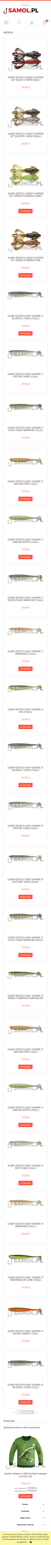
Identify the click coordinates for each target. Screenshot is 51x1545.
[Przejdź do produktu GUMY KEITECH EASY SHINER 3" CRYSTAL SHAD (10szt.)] (25, 809)
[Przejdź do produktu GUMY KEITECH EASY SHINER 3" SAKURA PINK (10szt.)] (25, 1033)
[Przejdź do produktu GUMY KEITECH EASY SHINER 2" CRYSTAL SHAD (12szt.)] (25, 358)
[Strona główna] (25, 11)
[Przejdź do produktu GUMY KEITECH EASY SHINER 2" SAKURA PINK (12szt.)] (25, 465)
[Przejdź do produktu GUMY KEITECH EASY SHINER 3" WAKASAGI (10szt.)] (25, 1208)
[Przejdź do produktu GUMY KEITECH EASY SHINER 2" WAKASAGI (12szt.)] (25, 635)
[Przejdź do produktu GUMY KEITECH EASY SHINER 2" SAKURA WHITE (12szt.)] (25, 523)
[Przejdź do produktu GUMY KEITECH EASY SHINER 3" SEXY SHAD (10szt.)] (25, 1149)
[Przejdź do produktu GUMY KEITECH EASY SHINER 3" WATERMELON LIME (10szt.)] (25, 1261)
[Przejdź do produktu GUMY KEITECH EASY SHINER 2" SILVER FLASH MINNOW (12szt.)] (25, 581)
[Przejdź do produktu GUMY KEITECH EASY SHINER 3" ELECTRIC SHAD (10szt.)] (25, 863)
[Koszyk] (44, 22)
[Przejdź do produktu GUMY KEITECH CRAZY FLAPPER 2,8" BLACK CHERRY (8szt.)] (25, 58)
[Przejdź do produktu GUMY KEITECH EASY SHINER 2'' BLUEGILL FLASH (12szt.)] (25, 300)
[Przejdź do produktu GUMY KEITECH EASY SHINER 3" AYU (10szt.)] (25, 693)
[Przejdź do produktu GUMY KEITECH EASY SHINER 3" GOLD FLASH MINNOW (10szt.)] (25, 921)
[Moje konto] (32, 22)
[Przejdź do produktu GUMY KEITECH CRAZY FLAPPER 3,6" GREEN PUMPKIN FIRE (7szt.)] (25, 238)
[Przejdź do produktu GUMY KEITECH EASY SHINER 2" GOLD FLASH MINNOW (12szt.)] (25, 411)
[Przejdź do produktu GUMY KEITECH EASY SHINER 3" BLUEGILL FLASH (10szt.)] (25, 751)
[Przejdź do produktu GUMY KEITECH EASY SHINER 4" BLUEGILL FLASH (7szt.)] (25, 1368)
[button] (6, 22)
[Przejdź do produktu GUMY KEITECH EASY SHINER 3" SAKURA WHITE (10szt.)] (25, 1091)
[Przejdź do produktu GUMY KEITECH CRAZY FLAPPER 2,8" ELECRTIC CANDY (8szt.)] (25, 116)
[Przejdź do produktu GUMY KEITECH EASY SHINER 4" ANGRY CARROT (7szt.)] (25, 1315)
